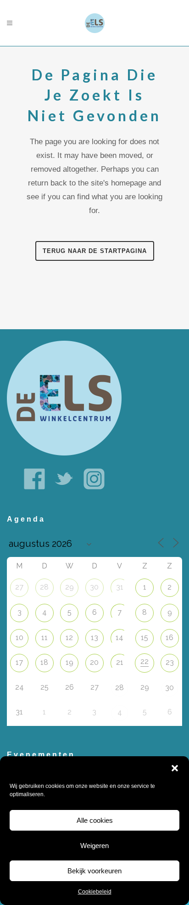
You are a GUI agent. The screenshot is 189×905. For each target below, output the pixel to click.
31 (119, 587)
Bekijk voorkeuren (94, 871)
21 (119, 662)
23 (170, 662)
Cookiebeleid (94, 891)
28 (44, 587)
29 (69, 587)
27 (19, 587)
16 (169, 637)
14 (119, 637)
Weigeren (94, 845)
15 (144, 637)
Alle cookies (95, 820)
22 (144, 661)
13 (94, 637)
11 (44, 637)
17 (19, 662)
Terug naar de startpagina (95, 250)
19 (69, 662)
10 (19, 637)
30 (94, 587)
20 (94, 662)
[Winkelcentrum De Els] (64, 397)
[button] (174, 768)
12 (69, 637)
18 (44, 662)
